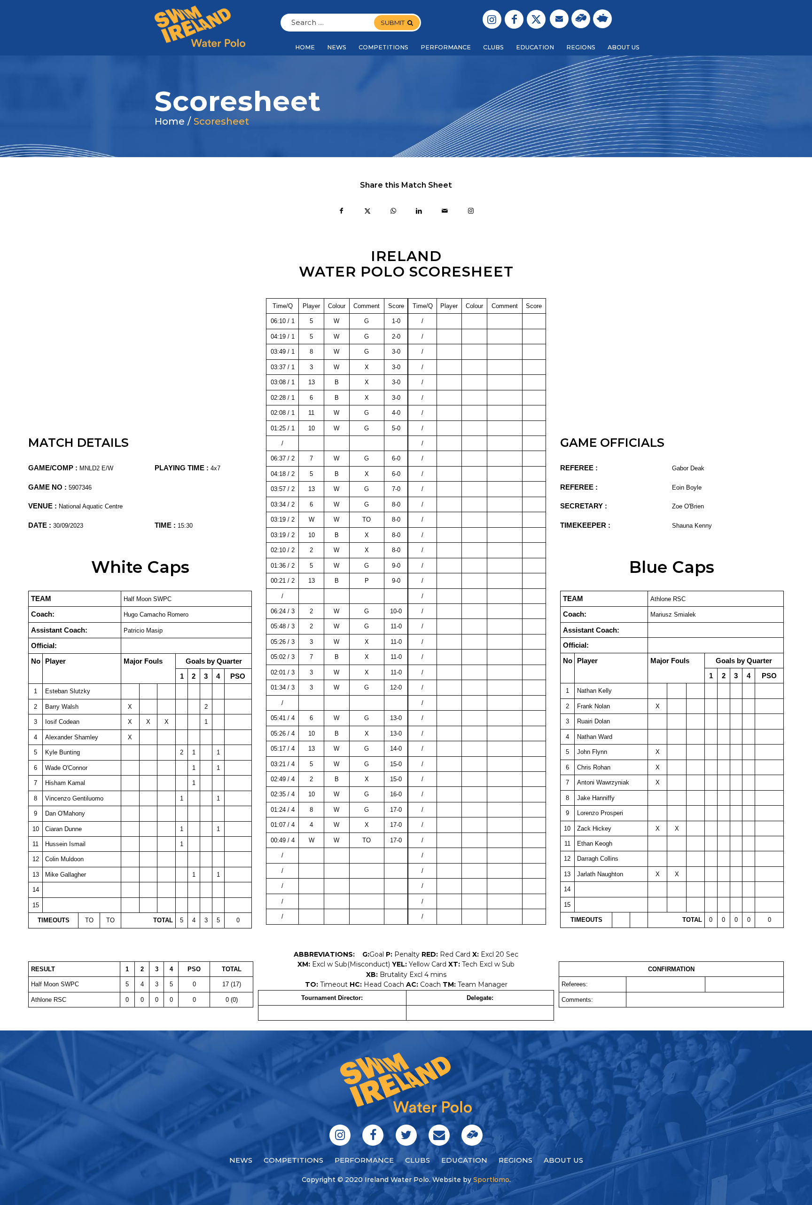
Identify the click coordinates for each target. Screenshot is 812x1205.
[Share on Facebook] (341, 212)
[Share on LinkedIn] (419, 212)
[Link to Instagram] (492, 19)
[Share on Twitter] (367, 212)
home (170, 121)
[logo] (200, 26)
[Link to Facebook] (514, 19)
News (240, 1160)
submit (393, 22)
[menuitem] (305, 47)
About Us (563, 1160)
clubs (417, 1160)
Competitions (293, 1160)
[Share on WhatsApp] (393, 212)
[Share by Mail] (445, 212)
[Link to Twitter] (536, 19)
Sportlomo (491, 1179)
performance (364, 1160)
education (464, 1160)
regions (515, 1160)
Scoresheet (221, 121)
